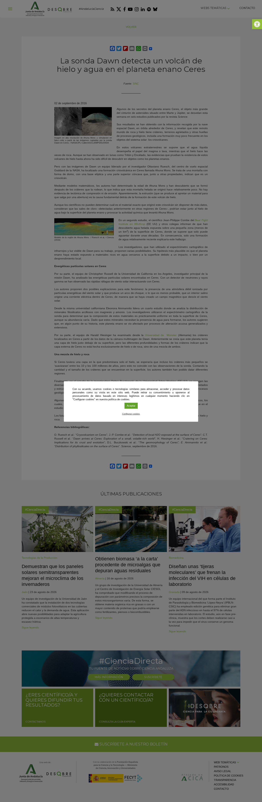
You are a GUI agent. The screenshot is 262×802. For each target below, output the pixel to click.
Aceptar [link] (131, 405)
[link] (257, 24)
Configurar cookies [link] (131, 414)
